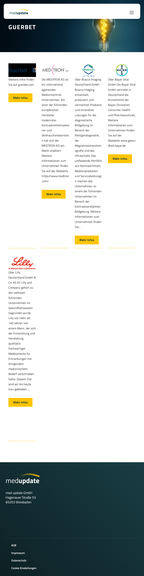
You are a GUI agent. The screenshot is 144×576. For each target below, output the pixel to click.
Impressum (18, 553)
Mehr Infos (20, 97)
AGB (13, 545)
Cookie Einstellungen (23, 568)
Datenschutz (18, 560)
